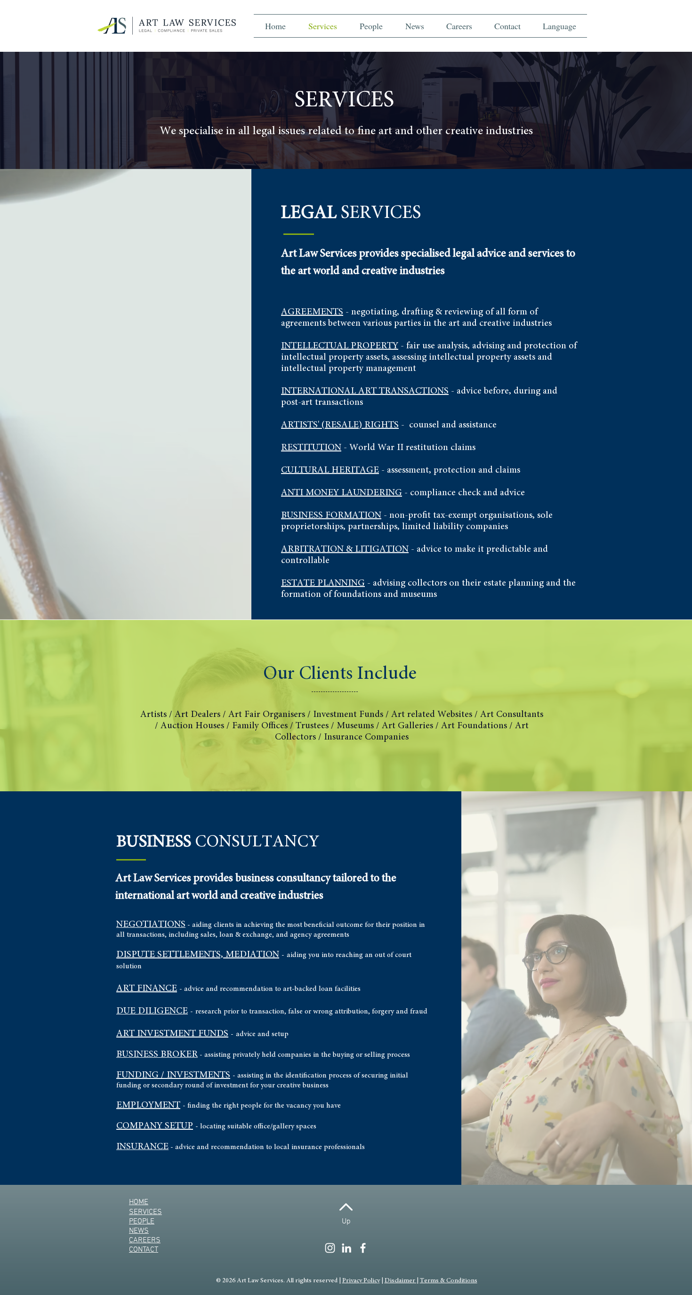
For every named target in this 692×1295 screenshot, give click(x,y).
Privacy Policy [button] (361, 1281)
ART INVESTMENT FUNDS (172, 1033)
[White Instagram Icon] (330, 1248)
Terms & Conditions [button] (448, 1281)
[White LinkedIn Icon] (346, 1248)
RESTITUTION (311, 447)
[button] (559, 26)
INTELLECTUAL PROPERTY (339, 346)
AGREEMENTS (312, 312)
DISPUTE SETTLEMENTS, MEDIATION (197, 954)
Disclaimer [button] (401, 1281)
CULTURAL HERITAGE (330, 470)
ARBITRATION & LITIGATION (345, 549)
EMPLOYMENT (148, 1105)
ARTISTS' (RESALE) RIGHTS (340, 425)
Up (346, 1221)
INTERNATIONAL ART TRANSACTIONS (365, 391)
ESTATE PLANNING (323, 583)
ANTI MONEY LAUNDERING (341, 493)
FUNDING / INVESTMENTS (173, 1075)
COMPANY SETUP (154, 1126)
